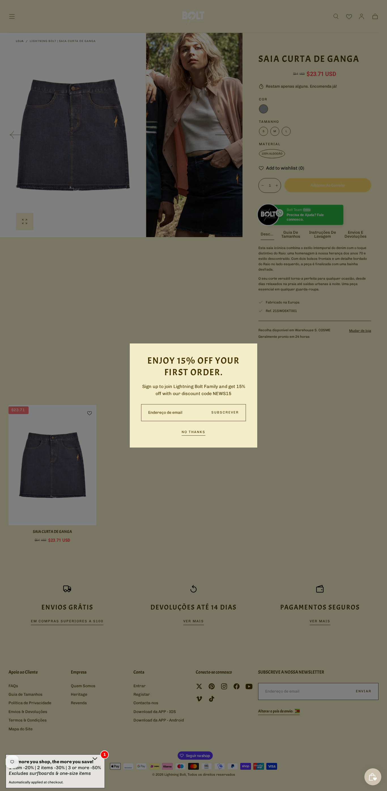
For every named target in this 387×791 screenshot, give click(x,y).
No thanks (193, 432)
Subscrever (225, 412)
